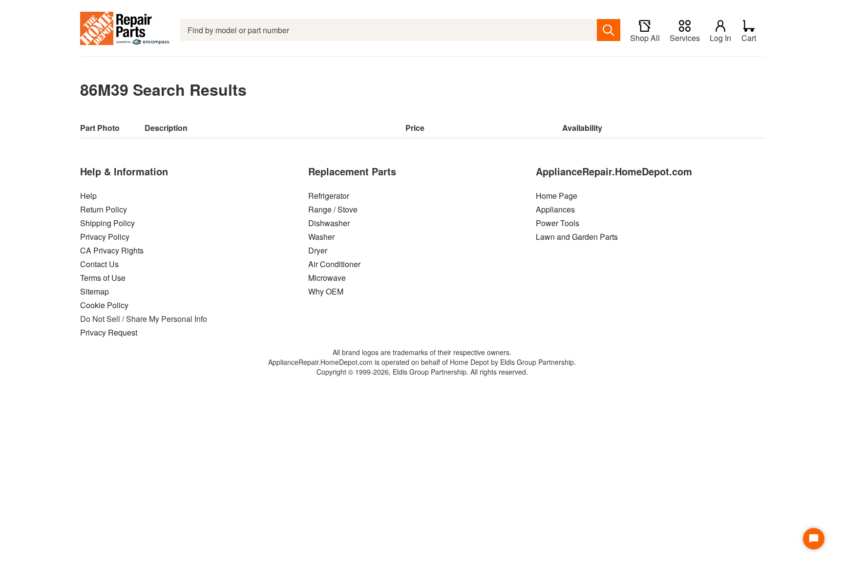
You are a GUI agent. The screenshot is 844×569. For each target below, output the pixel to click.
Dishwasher (329, 223)
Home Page (556, 195)
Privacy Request (108, 332)
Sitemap (94, 291)
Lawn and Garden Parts (577, 236)
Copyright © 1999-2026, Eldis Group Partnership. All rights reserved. (422, 372)
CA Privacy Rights (112, 250)
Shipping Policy (107, 223)
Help (88, 195)
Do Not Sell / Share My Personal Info (143, 318)
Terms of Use (103, 277)
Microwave (327, 277)
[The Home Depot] (125, 30)
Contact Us (99, 264)
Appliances (555, 209)
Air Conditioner (334, 264)
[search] (608, 30)
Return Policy (103, 209)
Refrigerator (328, 195)
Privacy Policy (104, 236)
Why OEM (325, 291)
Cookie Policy (104, 305)
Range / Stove (333, 209)
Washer (321, 236)
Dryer (317, 250)
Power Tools (557, 223)
